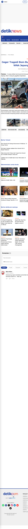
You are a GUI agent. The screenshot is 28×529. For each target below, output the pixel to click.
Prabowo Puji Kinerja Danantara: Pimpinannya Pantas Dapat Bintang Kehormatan (6, 242)
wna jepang (21, 129)
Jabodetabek (15, 40)
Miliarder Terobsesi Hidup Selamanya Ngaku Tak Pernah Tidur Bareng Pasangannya (20, 242)
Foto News (11, 54)
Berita (8, 40)
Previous (3, 93)
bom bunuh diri (12, 129)
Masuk (25, 1)
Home (3, 40)
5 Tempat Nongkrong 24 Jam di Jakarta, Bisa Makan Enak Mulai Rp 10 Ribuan (7, 222)
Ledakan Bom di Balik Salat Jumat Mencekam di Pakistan (13, 158)
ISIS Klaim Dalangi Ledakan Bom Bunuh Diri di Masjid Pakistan (12, 149)
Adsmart (4, 43)
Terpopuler (12, 43)
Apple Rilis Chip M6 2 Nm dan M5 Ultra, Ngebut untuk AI (20, 221)
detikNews (3, 54)
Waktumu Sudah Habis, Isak (8, 180)
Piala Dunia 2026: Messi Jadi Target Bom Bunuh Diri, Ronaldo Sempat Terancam (13, 153)
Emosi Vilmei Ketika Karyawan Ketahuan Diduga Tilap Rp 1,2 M (9, 199)
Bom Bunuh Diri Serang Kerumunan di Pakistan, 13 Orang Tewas (14, 144)
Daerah (18, 43)
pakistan (4, 129)
